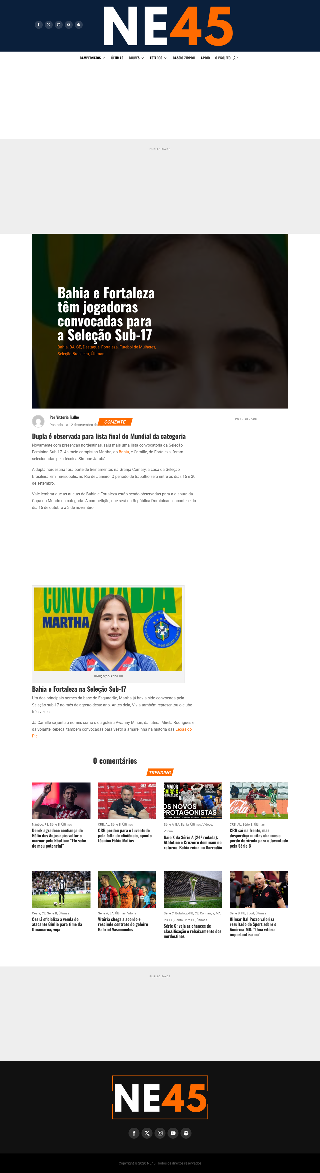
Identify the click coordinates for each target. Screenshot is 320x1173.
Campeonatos (90, 58)
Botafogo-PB (184, 913)
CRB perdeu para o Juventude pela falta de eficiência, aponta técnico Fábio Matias (125, 835)
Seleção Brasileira (73, 353)
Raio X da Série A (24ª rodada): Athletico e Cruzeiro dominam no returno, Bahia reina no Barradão (193, 842)
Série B (55, 824)
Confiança (207, 913)
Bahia (63, 347)
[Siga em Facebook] (39, 25)
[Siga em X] (49, 25)
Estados (156, 58)
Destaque (91, 347)
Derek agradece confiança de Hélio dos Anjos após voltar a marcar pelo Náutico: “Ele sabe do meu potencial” (59, 838)
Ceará (36, 913)
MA (218, 913)
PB (166, 920)
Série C (169, 913)
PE (46, 824)
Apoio (205, 58)
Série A (169, 824)
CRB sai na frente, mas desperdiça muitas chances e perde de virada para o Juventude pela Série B (259, 838)
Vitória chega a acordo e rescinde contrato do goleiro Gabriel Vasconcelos (123, 924)
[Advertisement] (160, 102)
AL (107, 824)
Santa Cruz (182, 920)
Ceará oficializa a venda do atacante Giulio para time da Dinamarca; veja (57, 924)
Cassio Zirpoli (184, 58)
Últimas (117, 58)
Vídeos (207, 824)
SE (193, 920)
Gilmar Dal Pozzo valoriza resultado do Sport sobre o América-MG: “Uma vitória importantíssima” (253, 926)
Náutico (37, 824)
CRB (101, 824)
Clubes (134, 58)
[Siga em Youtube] (69, 25)
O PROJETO (222, 58)
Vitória (168, 831)
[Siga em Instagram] (59, 25)
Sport (250, 913)
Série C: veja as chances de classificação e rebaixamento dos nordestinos (192, 931)
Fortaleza (109, 347)
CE (78, 347)
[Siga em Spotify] (79, 25)
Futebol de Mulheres (137, 347)
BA (72, 347)
